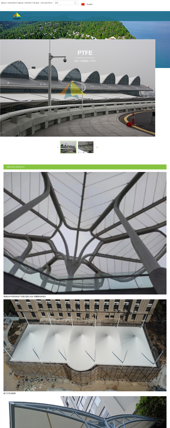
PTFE (93, 61)
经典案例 (84, 61)
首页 (76, 61)
